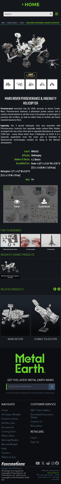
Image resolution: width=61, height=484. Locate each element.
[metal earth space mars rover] (15, 315)
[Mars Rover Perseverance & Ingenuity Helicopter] (9, 84)
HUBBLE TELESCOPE (45, 339)
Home (4, 410)
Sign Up (34, 442)
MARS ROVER (15, 339)
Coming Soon (8, 432)
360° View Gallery (40, 410)
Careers (5, 453)
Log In (33, 438)
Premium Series (9, 419)
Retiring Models (9, 440)
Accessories (7, 427)
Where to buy (8, 457)
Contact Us (36, 422)
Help (4, 449)
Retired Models (9, 444)
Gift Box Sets (8, 423)
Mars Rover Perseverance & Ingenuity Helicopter (10, 276)
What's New (7, 436)
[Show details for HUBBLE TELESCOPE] (46, 315)
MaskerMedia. (53, 473)
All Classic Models (10, 415)
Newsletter (36, 426)
